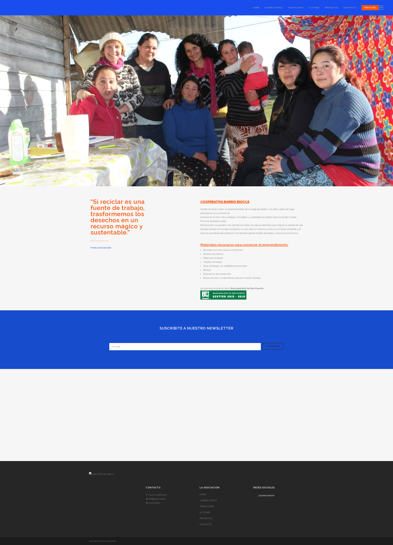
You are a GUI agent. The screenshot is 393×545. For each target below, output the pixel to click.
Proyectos (206, 518)
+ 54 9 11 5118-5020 (157, 495)
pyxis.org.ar (154, 503)
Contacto (206, 524)
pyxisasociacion (266, 495)
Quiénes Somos (208, 500)
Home (203, 494)
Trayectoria (207, 506)
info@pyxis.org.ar (157, 499)
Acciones (205, 512)
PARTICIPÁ (370, 8)
